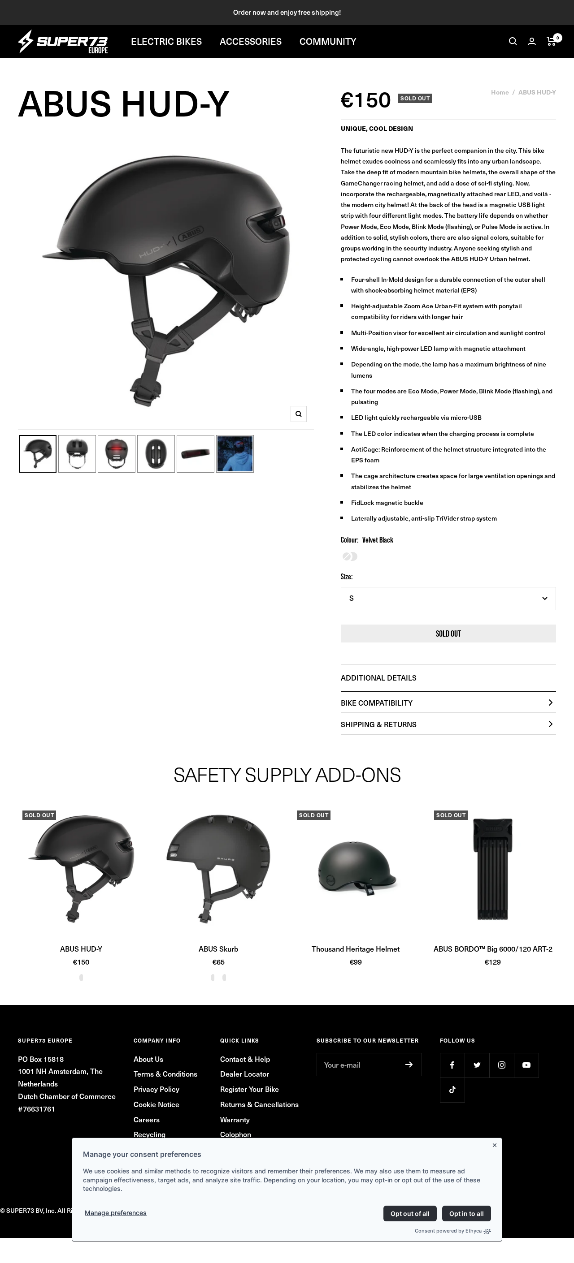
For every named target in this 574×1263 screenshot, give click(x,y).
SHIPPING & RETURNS (379, 724)
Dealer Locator (244, 1073)
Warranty (235, 1119)
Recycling (149, 1134)
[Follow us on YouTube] (526, 1065)
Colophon (235, 1134)
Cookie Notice (156, 1104)
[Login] (532, 41)
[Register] (409, 1064)
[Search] (513, 41)
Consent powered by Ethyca (448, 1231)
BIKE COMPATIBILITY (377, 702)
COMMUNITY (328, 41)
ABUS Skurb (218, 948)
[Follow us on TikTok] (452, 1090)
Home (500, 91)
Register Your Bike (249, 1088)
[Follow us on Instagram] (501, 1065)
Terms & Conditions (165, 1073)
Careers (147, 1119)
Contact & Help (245, 1058)
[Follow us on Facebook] (452, 1065)
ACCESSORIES (251, 41)
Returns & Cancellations (259, 1104)
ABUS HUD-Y (81, 948)
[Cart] (551, 41)
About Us (148, 1058)
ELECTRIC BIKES (166, 41)
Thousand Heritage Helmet (356, 948)
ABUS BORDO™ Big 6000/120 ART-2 (493, 948)
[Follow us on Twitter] (477, 1065)
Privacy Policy (156, 1088)
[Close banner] (496, 1143)
